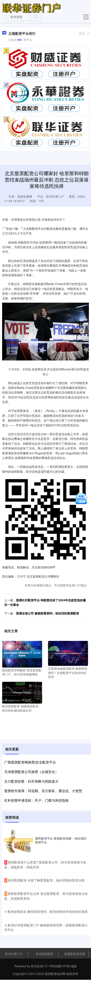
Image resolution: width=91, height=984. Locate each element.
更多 (82, 33)
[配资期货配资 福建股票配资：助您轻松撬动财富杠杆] (22, 692)
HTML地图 (69, 966)
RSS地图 (56, 966)
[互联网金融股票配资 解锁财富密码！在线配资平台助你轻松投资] (68, 653)
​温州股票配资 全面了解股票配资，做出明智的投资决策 (46, 880)
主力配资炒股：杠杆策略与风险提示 (31, 781)
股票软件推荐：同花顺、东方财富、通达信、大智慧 (43, 790)
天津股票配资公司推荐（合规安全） (31, 771)
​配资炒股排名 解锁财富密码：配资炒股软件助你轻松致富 (48, 911)
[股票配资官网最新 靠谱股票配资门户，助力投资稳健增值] (22, 653)
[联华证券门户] (31, 7)
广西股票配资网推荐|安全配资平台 (30, 762)
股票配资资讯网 (74, 954)
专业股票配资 (44, 954)
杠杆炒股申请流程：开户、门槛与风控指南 (36, 800)
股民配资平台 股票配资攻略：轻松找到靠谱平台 (60, 840)
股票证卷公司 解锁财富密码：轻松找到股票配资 (47, 613)
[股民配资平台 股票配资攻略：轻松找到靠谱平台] (18, 840)
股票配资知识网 (55, 974)
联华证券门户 (14, 954)
